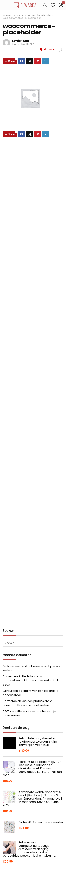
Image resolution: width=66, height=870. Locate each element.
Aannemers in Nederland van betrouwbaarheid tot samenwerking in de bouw (31, 680)
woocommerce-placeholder (32, 15)
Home (7, 15)
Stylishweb (20, 41)
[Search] (45, 5)
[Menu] (4, 5)
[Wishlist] (53, 5)
